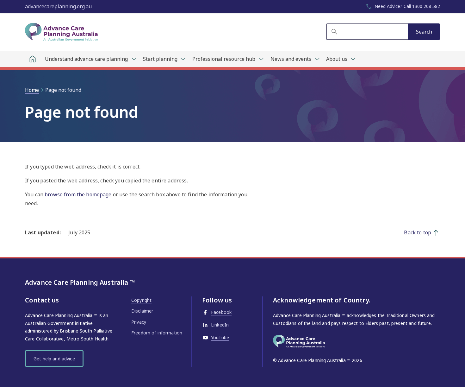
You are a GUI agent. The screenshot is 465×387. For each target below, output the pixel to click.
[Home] (32, 59)
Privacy (138, 322)
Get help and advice (54, 359)
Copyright (141, 300)
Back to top (417, 232)
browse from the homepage (78, 194)
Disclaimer (142, 311)
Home (32, 89)
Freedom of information (156, 333)
